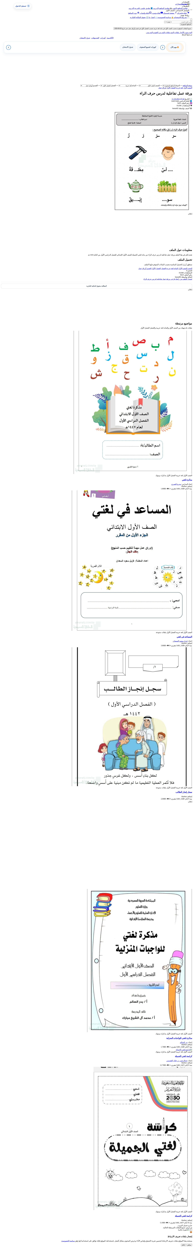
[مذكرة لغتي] (132, 473)
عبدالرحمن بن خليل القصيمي (177, 1061)
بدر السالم (184, 1042)
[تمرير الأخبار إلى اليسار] (8, 47)
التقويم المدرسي (152, 32)
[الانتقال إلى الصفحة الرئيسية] (186, 4)
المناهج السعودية (186, 24)
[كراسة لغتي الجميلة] (184, 1050)
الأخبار (181, 32)
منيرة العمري (176, 484)
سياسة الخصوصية (68, 1241)
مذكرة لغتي (187, 480)
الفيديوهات (95, 38)
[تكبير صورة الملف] (152, 212)
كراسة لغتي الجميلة (183, 1056)
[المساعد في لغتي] (131, 630)
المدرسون (188, 32)
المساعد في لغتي (184, 637)
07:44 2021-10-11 (178, 99)
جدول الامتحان (85, 38)
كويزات (103, 38)
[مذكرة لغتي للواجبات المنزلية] (139, 1032)
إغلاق (183, 1245)
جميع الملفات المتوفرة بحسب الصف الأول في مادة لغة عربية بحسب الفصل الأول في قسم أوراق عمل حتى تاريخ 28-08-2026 (152, 28)
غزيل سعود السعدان (180, 641)
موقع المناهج (187, 85)
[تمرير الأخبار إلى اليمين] (162, 47)
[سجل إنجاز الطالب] (131, 785)
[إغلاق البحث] (165, 22)
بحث (168, 22)
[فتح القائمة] (191, 9)
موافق (189, 1245)
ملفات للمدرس (164, 32)
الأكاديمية (110, 38)
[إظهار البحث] (191, 19)
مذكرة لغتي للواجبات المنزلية (179, 1038)
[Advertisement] (125, 68)
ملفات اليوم (174, 32)
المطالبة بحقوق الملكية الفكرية (96, 286)
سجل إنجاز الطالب (184, 792)
